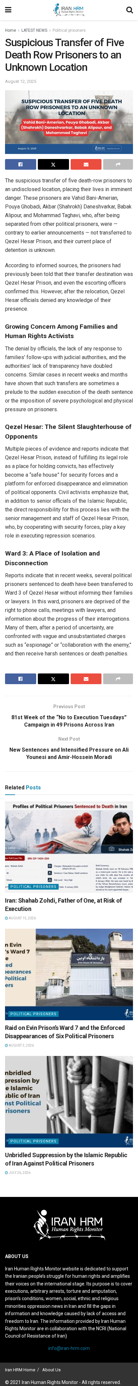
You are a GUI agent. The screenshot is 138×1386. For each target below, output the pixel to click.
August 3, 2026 (21, 1045)
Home (10, 30)
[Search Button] (129, 10)
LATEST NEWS (34, 30)
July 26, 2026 (19, 1173)
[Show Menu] (8, 10)
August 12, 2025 (20, 81)
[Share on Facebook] (20, 164)
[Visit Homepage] (68, 10)
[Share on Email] (86, 164)
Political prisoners (69, 30)
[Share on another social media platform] (118, 164)
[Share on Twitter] (53, 164)
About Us (51, 1369)
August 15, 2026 (22, 918)
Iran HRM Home (20, 1369)
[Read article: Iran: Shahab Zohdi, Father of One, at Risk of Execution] (69, 847)
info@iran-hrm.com (69, 1348)
